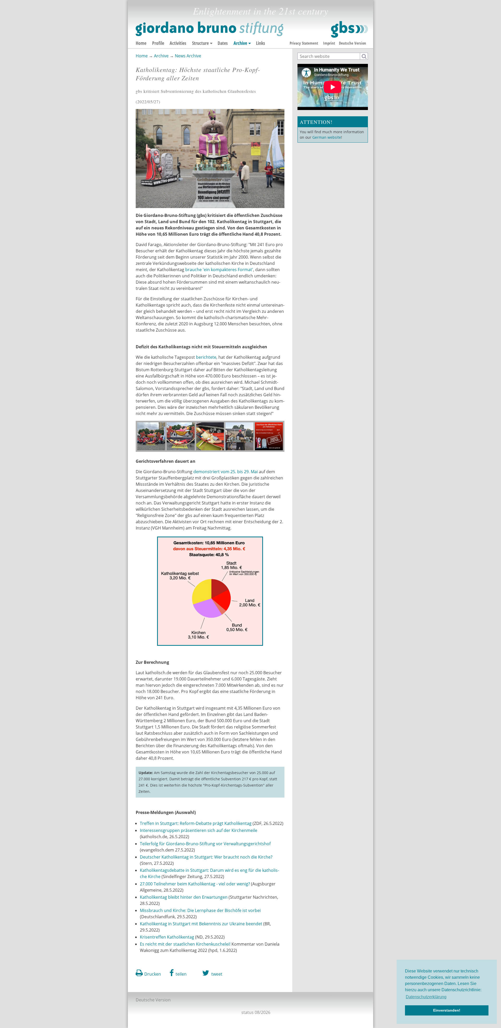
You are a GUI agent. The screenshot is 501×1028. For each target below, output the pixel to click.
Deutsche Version (352, 43)
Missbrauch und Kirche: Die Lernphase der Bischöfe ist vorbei (200, 910)
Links (260, 43)
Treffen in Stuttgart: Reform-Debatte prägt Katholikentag (196, 823)
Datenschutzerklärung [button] (426, 997)
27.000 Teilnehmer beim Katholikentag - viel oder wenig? (195, 884)
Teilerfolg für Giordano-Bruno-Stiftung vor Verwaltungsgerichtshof (205, 844)
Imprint (329, 43)
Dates (223, 43)
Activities (178, 43)
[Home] (252, 29)
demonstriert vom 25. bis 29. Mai (226, 472)
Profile (158, 43)
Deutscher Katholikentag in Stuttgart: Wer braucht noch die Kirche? (206, 857)
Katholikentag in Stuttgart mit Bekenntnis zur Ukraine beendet (201, 924)
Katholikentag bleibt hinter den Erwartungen (184, 897)
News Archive (188, 56)
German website (326, 137)
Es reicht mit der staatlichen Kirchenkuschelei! (185, 944)
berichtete (206, 357)
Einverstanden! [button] (446, 1010)
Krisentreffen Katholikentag (167, 937)
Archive (240, 43)
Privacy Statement (304, 43)
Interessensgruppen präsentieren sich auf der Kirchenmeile (198, 830)
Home (141, 43)
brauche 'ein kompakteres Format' (218, 269)
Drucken (152, 974)
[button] (178, 973)
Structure (200, 43)
